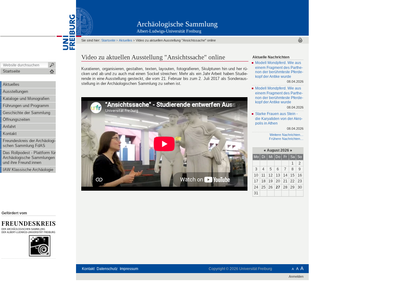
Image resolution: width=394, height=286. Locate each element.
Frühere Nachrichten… (286, 139)
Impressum (129, 269)
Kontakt (88, 269)
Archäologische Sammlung (177, 24)
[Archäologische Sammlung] (278, 17)
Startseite (108, 40)
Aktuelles (125, 40)
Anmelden (296, 276)
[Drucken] (300, 40)
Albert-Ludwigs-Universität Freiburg (169, 31)
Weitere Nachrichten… (287, 135)
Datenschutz (107, 269)
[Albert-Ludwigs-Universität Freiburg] (66, 30)
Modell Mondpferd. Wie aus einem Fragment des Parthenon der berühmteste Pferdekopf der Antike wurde (279, 72)
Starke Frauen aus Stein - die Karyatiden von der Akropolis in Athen (279, 121)
